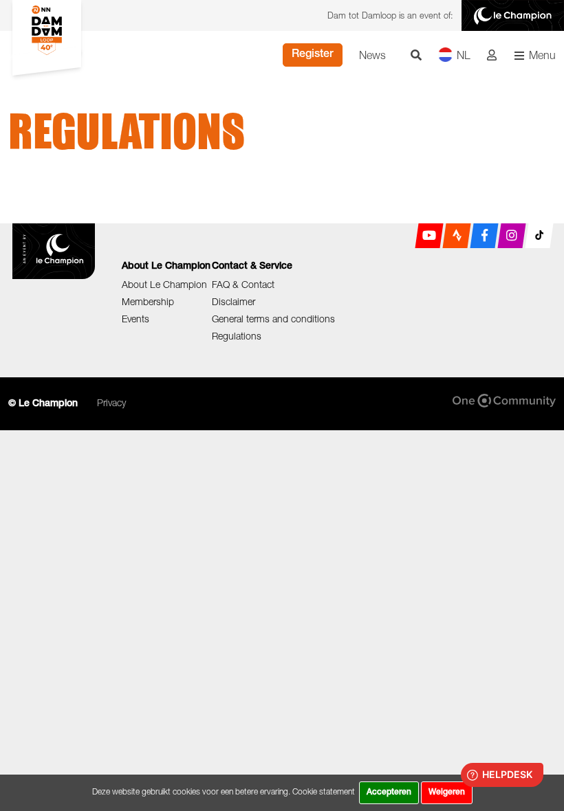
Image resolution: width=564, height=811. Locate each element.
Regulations (236, 336)
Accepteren (389, 792)
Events (135, 318)
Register (313, 54)
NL (463, 55)
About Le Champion (164, 284)
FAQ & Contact (243, 284)
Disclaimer (233, 301)
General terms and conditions (273, 318)
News (372, 55)
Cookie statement (323, 791)
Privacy (111, 402)
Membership (148, 301)
